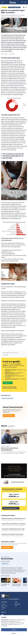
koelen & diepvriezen (7, 398)
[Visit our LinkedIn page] (2, 615)
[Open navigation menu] (2, 2)
